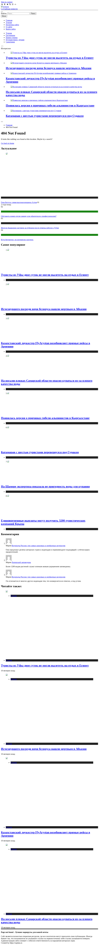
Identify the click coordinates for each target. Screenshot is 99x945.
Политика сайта (12, 25)
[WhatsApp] (13, 4)
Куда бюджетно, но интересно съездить (17, 240)
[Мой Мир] (15, 4)
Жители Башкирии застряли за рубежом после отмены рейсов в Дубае (30, 228)
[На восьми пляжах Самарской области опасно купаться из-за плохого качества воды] (46, 87)
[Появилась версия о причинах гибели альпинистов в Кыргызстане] (39, 100)
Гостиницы (10, 35)
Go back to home (7, 143)
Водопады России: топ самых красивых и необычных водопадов (38, 546)
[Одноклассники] (5, 4)
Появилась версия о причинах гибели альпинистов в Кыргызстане (50, 105)
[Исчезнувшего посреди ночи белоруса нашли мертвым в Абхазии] (39, 63)
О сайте (9, 27)
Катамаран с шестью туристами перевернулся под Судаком (45, 115)
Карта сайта (11, 29)
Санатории (10, 42)
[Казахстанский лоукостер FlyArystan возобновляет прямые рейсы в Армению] (43, 73)
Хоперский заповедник (21, 562)
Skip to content (6, 2)
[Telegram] (7, 4)
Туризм (9, 22)
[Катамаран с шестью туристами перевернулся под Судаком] (36, 111)
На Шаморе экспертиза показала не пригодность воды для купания (45, 486)
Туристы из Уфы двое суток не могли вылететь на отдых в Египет (50, 57)
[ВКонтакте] (2, 4)
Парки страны (12, 38)
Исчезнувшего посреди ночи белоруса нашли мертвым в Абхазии (48, 68)
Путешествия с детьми (15, 40)
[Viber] (10, 4)
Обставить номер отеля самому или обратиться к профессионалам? (28, 216)
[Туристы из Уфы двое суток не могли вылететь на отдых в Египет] (39, 53)
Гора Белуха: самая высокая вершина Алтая (19, 202)
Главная (9, 20)
